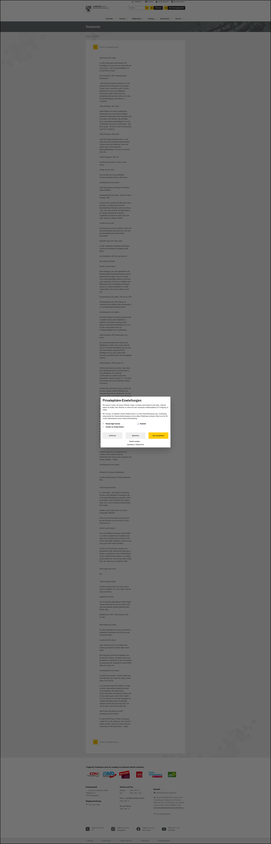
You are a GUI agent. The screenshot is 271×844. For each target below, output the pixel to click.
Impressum (130, 445)
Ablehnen (112, 436)
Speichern (135, 436)
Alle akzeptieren (158, 436)
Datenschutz (140, 445)
